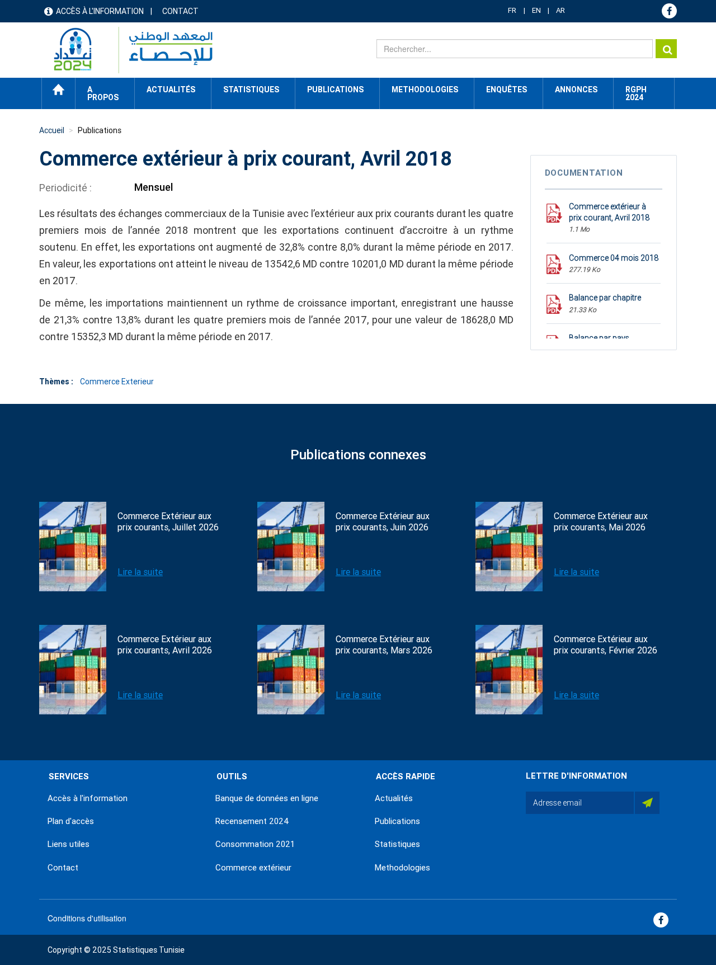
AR (560, 10)
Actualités (394, 798)
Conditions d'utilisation (87, 918)
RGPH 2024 (636, 93)
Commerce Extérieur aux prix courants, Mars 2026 (384, 645)
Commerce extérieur (253, 868)
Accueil (58, 89)
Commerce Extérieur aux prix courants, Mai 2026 (601, 522)
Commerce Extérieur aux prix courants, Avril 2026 (164, 645)
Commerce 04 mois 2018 (613, 257)
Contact (180, 11)
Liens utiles (69, 844)
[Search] (666, 48)
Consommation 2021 (255, 844)
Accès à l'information (100, 11)
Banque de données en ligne (266, 798)
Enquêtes (506, 89)
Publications (335, 89)
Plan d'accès (71, 821)
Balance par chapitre (605, 297)
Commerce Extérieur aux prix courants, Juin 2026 (383, 522)
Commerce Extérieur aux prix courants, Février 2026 (605, 645)
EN (536, 10)
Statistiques (397, 844)
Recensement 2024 (252, 821)
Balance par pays (599, 337)
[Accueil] (127, 50)
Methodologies (402, 868)
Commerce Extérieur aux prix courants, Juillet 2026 (168, 522)
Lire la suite (140, 572)
